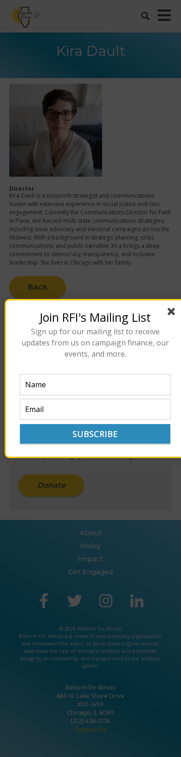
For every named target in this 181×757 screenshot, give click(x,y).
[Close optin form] (173, 313)
